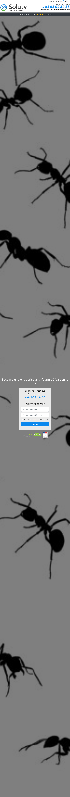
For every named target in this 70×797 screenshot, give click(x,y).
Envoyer (35, 424)
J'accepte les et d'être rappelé (36, 420)
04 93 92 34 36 (57, 7)
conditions (35, 420)
